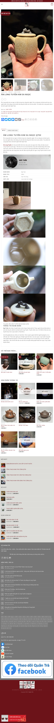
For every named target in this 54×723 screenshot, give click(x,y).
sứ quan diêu (26, 623)
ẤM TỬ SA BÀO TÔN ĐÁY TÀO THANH (8, 451)
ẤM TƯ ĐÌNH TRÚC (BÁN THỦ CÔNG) (8, 426)
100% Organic (11, 616)
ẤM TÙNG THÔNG (41, 425)
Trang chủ (4, 92)
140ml (31, 616)
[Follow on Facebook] (2, 558)
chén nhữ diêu (36, 619)
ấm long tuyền (9, 111)
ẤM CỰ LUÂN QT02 (23, 401)
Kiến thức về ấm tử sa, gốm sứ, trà (28, 689)
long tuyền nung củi (13, 621)
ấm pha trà (25, 111)
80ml (2, 616)
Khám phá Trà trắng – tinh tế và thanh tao (15, 589)
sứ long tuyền (19, 623)
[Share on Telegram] (36, 119)
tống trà (33, 625)
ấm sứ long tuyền (31, 111)
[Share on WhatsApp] (26, 119)
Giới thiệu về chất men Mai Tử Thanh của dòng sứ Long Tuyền (20, 580)
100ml (16, 616)
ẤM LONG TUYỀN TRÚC (6, 372)
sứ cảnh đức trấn (11, 623)
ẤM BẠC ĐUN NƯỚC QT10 (7, 401)
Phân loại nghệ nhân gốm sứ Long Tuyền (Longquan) (18, 593)
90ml (6, 616)
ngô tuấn (9, 113)
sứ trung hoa (39, 623)
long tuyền (43, 111)
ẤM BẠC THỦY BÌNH (23, 425)
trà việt (29, 625)
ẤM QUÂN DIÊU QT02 (24, 450)
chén (2, 619)
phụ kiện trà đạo (43, 621)
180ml (43, 616)
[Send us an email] (5, 558)
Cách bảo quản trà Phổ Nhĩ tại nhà (13, 575)
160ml (4, 111)
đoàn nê (45, 625)
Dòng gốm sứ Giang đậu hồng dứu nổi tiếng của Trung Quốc (20, 607)
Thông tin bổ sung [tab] (12, 130)
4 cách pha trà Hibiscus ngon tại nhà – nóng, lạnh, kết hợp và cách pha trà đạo (24, 571)
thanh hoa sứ (4, 625)
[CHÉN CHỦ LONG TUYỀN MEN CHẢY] (45, 361)
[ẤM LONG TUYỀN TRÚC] (9, 361)
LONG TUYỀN (17, 92)
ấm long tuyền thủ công (17, 111)
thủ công (10, 625)
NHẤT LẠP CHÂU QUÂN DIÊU (43, 401)
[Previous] (4, 44)
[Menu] (2, 4)
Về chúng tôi (15, 689)
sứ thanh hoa (33, 623)
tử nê (38, 625)
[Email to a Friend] (33, 119)
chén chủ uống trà (23, 619)
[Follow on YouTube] (10, 558)
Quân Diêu (50, 621)
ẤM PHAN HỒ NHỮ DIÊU (24, 372)
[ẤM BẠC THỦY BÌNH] (27, 415)
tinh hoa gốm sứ (15, 113)
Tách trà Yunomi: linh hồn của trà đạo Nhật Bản (16, 602)
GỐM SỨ (10, 92)
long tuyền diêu (49, 111)
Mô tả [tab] (3, 130)
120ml (24, 616)
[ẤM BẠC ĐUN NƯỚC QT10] (9, 391)
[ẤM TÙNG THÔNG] (45, 415)
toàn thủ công (24, 625)
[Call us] (7, 558)
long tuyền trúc (4, 113)
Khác (23, 120)
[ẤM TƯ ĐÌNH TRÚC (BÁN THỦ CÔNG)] (9, 415)
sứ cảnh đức (4, 623)
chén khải (30, 619)
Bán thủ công (48, 616)
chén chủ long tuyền (14, 619)
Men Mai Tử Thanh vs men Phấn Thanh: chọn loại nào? (19, 566)
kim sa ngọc (37, 111)
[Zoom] (3, 76)
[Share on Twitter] (31, 119)
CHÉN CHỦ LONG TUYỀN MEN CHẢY (44, 373)
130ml (28, 616)
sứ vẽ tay (45, 623)
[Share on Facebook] (28, 119)
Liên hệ (40, 689)
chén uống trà (43, 619)
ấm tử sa (9, 628)
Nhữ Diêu (29, 621)
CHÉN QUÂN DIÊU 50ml (15, 717)
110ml (20, 616)
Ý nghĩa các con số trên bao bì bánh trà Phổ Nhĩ (16, 598)
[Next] (50, 44)
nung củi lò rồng (35, 621)
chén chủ (7, 619)
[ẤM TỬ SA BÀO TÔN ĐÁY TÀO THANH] (9, 439)
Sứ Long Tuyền (7, 145)
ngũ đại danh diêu (21, 621)
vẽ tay (41, 625)
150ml (35, 616)
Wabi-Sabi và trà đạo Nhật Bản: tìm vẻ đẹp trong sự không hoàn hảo (22, 584)
